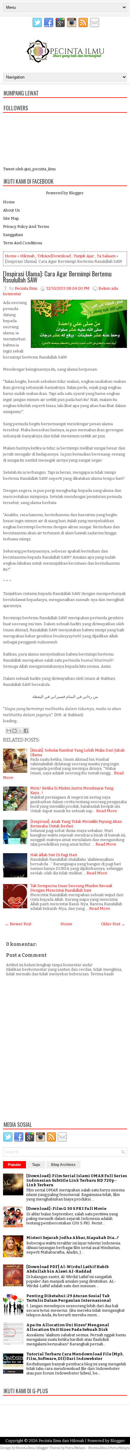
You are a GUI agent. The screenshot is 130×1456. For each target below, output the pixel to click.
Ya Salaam (106, 256)
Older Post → (113, 924)
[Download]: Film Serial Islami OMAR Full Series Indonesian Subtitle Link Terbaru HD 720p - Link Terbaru (76, 1180)
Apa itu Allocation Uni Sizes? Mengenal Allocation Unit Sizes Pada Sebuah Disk (67, 1327)
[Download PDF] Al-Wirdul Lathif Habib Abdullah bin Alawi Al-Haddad (67, 1269)
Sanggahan (13, 234)
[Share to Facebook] (26, 731)
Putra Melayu (75, 1448)
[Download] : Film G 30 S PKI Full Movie (66, 1208)
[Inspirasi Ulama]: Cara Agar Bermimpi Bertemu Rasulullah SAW (57, 277)
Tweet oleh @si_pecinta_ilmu (29, 169)
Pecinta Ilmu (25, 1448)
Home (9, 202)
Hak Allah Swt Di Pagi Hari (53, 855)
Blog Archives (63, 1165)
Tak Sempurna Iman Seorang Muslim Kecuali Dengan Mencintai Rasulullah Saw (71, 888)
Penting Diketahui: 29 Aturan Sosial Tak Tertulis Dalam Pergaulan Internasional (68, 1298)
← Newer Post (18, 924)
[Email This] (9, 731)
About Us (11, 210)
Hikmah (27, 256)
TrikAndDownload (54, 256)
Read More (106, 811)
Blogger (76, 193)
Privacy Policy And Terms (26, 226)
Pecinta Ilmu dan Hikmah (61, 1440)
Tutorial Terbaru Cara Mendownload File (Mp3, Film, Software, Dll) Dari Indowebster (74, 1356)
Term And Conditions (22, 243)
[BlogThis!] (14, 731)
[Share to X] (20, 731)
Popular (14, 1165)
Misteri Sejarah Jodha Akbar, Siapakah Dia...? (72, 1237)
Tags (36, 1165)
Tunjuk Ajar (83, 256)
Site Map (11, 218)
